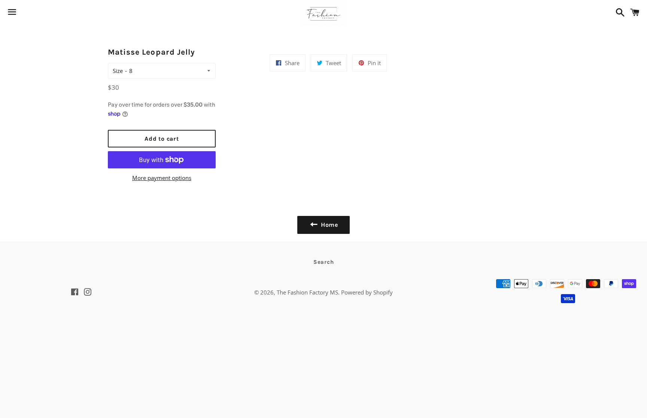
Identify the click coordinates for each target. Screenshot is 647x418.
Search (323, 262)
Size (118, 70)
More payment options (161, 177)
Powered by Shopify (367, 292)
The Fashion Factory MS (307, 292)
